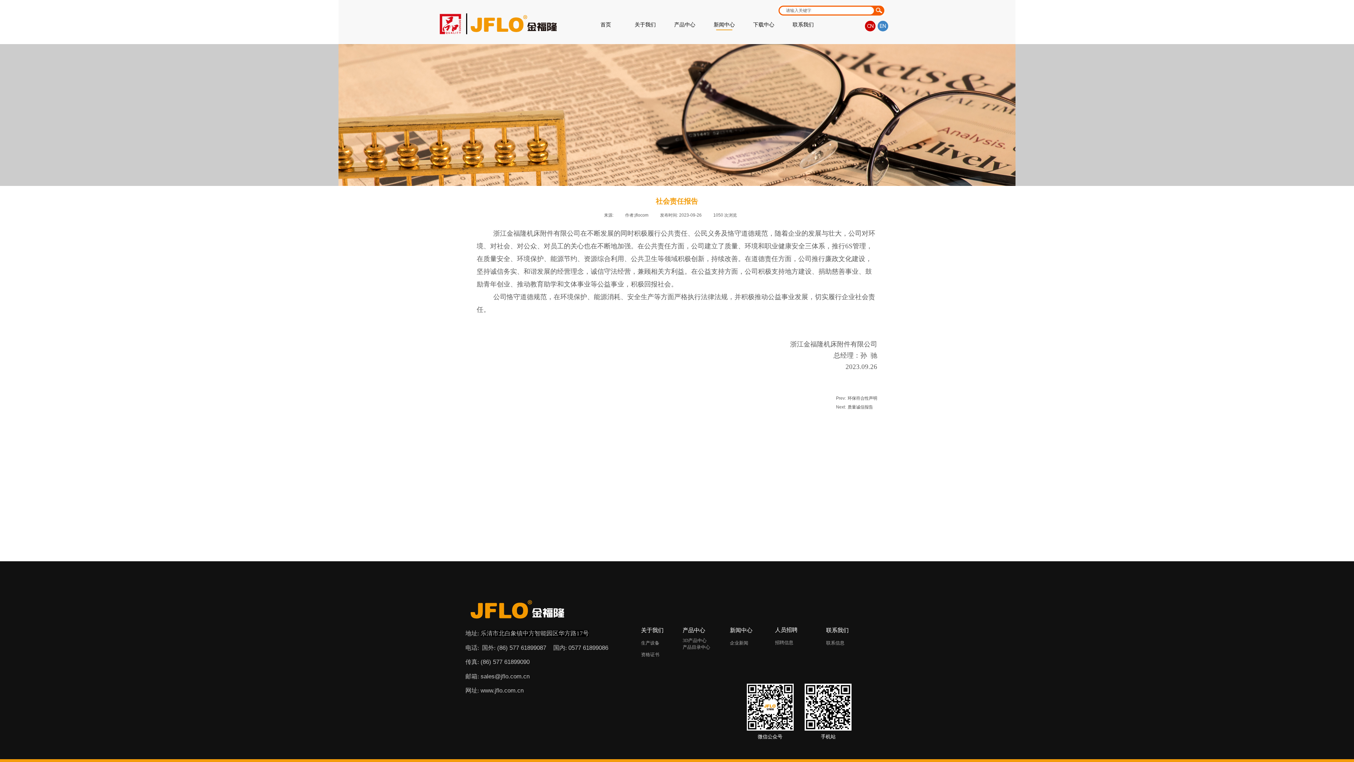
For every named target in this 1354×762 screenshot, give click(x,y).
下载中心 (763, 25)
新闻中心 (724, 25)
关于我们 (645, 25)
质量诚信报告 (854, 407)
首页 (605, 25)
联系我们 (803, 25)
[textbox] (826, 10)
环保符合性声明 (856, 398)
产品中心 (684, 25)
